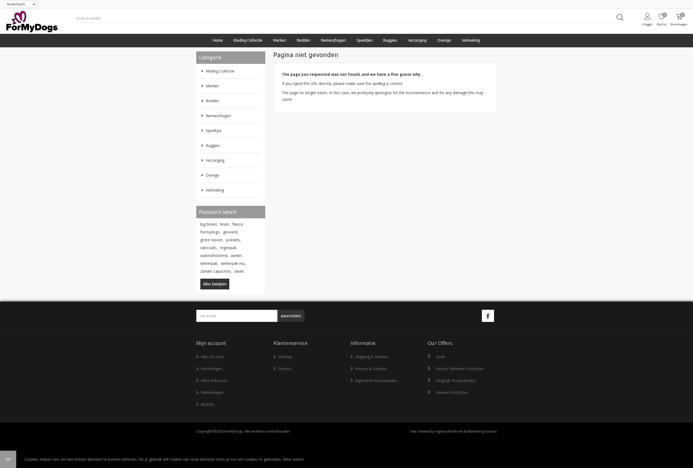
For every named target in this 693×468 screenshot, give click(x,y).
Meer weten (293, 459)
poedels (233, 239)
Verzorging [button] (417, 40)
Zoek (440, 356)
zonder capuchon (216, 271)
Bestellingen (211, 368)
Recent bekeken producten (459, 368)
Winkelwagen (212, 392)
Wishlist (207, 404)
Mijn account (212, 356)
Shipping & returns (371, 356)
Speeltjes (214, 130)
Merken (212, 85)
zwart (239, 271)
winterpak (209, 263)
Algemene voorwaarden (376, 380)
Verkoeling (471, 40)
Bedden (303, 40)
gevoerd (230, 232)
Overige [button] (444, 40)
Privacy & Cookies (371, 368)
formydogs (210, 232)
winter (237, 255)
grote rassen (212, 239)
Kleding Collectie (220, 71)
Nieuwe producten (452, 392)
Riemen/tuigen (218, 115)
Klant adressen (214, 380)
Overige (212, 175)
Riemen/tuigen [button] (333, 40)
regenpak (228, 247)
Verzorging (215, 160)
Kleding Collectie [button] (248, 40)
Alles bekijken (215, 283)
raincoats (209, 247)
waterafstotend (214, 255)
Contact (285, 368)
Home (218, 40)
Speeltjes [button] (364, 40)
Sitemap (285, 356)
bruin (225, 224)
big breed (209, 224)
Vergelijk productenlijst (456, 380)
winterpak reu (233, 263)
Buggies (390, 40)
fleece (238, 224)
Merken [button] (279, 40)
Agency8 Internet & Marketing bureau (466, 431)
